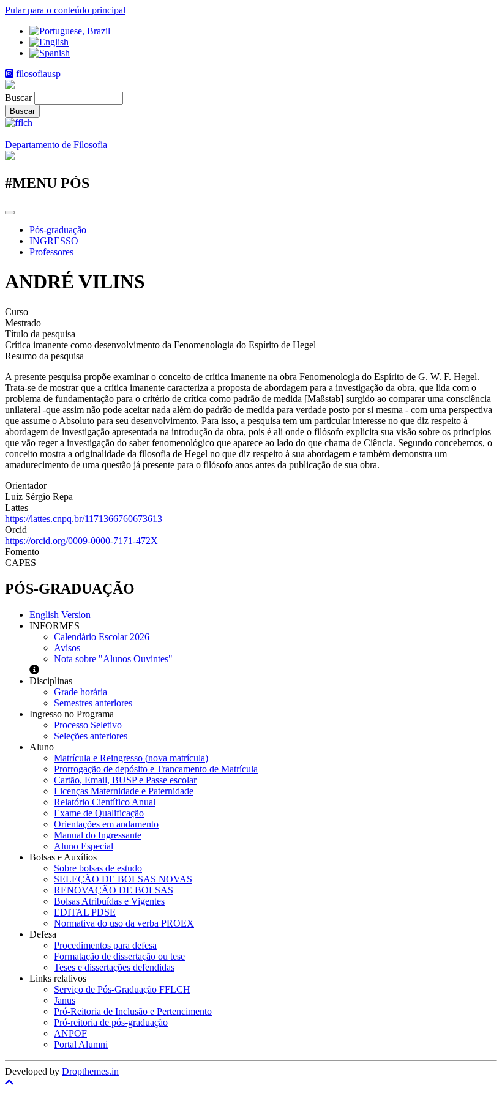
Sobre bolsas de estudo (98, 868)
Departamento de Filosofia (56, 145)
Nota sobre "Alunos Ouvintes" (113, 659)
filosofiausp (37, 74)
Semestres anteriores (93, 703)
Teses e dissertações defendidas (114, 967)
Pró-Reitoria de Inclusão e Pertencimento (133, 1011)
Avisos (67, 648)
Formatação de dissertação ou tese (119, 956)
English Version (60, 615)
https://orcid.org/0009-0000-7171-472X (81, 540)
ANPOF (70, 1033)
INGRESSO (53, 241)
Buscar (18, 97)
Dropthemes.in (90, 1071)
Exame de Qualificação (99, 813)
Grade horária (80, 692)
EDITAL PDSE (85, 912)
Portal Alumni (81, 1044)
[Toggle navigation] (10, 212)
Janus (64, 1000)
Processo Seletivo (88, 725)
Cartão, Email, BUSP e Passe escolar (125, 780)
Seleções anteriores (90, 736)
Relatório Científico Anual (104, 802)
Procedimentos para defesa (105, 945)
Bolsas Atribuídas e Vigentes (109, 901)
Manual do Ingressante (97, 835)
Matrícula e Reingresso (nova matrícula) (131, 758)
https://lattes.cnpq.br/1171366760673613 (83, 518)
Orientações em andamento (106, 824)
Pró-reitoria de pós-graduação (111, 1022)
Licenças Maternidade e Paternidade (123, 791)
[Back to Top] (251, 1082)
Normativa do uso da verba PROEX (124, 923)
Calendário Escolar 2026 (101, 637)
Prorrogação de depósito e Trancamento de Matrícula (156, 769)
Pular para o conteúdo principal (65, 10)
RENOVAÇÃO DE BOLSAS (113, 890)
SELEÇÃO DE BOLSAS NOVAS (123, 879)
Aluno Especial (83, 846)
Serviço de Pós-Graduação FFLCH (122, 989)
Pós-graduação (57, 230)
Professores (51, 252)
